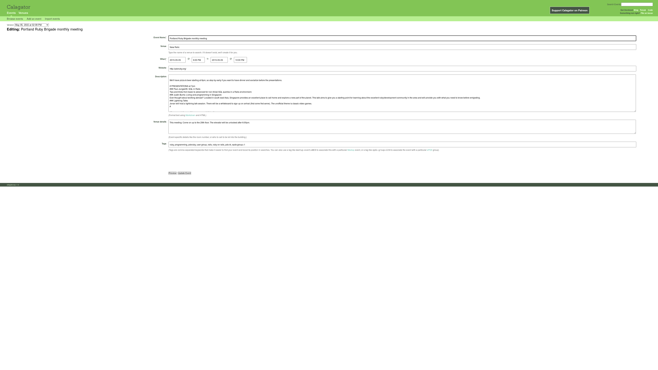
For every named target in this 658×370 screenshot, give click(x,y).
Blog (636, 9)
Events (11, 13)
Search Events (614, 4)
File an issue (647, 13)
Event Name (160, 37)
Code (650, 9)
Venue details (159, 121)
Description (160, 76)
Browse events (15, 18)
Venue (163, 46)
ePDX (429, 149)
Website (162, 67)
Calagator (18, 7)
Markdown (190, 115)
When (163, 58)
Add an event (34, 18)
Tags (164, 143)
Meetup (351, 149)
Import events (52, 18)
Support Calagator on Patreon (570, 10)
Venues (23, 13)
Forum (643, 9)
